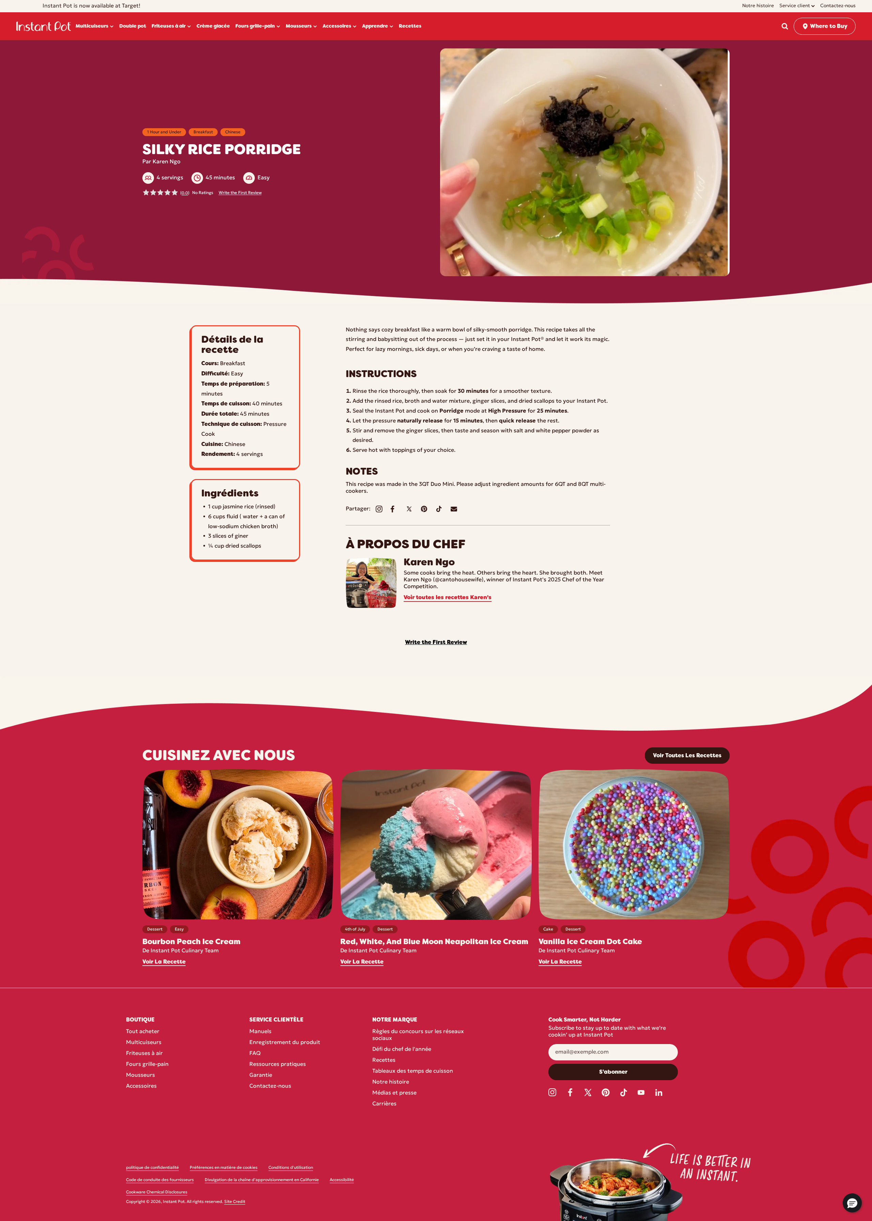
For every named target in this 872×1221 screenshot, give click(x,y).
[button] (784, 26)
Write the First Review (240, 193)
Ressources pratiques (277, 1064)
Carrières (384, 1104)
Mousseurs (140, 1075)
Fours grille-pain (147, 1064)
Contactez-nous (270, 1086)
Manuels (260, 1031)
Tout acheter (142, 1031)
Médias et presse (394, 1093)
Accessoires (141, 1086)
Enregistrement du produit (284, 1042)
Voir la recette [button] (164, 961)
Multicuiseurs (143, 1042)
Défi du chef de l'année (401, 1049)
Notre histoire (390, 1082)
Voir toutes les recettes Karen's (448, 597)
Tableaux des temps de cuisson (412, 1071)
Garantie (260, 1075)
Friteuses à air (144, 1053)
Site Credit (234, 1202)
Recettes (383, 1060)
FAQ (255, 1053)
